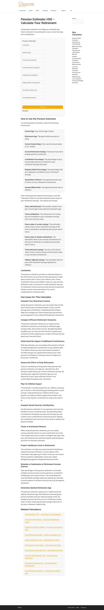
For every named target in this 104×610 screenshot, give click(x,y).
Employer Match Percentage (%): (31, 82)
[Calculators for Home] (26, 4)
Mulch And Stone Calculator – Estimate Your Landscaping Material (77, 50)
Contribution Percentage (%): (30, 75)
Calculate (43, 107)
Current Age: (25, 45)
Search (74, 18)
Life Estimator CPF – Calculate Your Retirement (43, 514)
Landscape (45, 10)
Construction (22, 10)
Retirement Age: (26, 52)
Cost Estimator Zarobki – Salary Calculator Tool (43, 535)
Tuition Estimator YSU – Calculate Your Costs (42, 540)
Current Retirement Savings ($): (30, 67)
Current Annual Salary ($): (29, 60)
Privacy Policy (71, 607)
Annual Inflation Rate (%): (29, 97)
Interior (37, 10)
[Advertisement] (43, 589)
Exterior (31, 10)
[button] (71, 10)
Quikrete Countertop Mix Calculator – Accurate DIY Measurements (76, 60)
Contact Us (83, 607)
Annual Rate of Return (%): (29, 90)
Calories (63, 10)
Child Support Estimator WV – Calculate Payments (44, 550)
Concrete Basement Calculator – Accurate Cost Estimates (76, 70)
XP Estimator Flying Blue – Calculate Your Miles (43, 545)
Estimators (53, 10)
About (77, 607)
